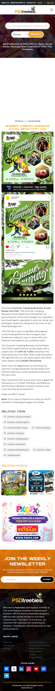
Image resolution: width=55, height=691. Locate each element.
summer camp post (15, 444)
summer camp (43, 450)
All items (19, 121)
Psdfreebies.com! (22, 607)
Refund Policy (35, 651)
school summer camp (16, 428)
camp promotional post (17, 450)
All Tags (6, 648)
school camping (42, 428)
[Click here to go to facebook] (6, 668)
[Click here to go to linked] (21, 668)
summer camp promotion (18, 417)
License (32, 654)
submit (47, 579)
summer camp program (17, 422)
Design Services (36, 648)
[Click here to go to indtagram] (28, 668)
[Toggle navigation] (51, 9)
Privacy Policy (35, 657)
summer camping (15, 433)
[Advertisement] (27, 91)
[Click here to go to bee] (43, 668)
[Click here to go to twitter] (13, 668)
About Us (5, 3)
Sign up (50, 2)
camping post (13, 455)
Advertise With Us (17, 3)
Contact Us (31, 3)
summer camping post (17, 439)
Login (39, 2)
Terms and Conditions (39, 645)
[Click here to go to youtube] (36, 668)
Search (36, 34)
